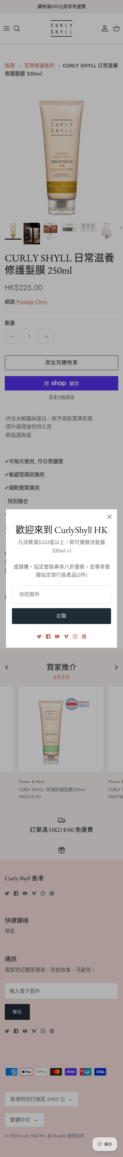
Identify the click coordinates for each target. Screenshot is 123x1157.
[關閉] (109, 516)
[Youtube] (57, 636)
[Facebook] (48, 636)
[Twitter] (39, 636)
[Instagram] (75, 636)
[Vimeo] (66, 636)
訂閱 (61, 616)
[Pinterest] (84, 636)
